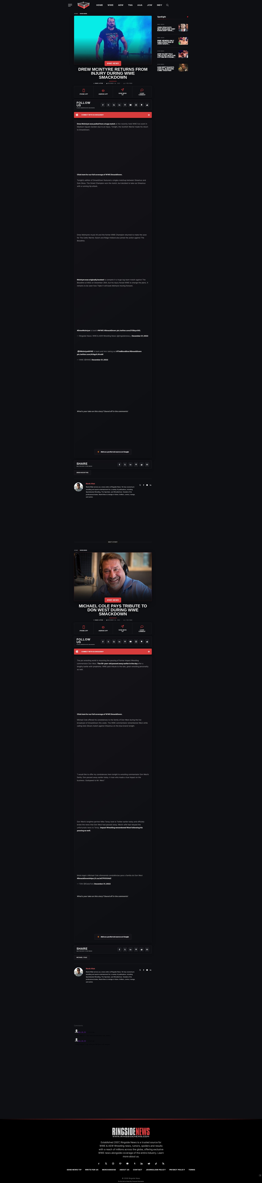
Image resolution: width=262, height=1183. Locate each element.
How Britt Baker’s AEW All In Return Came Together (165, 69)
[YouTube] (130, 105)
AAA (139, 5)
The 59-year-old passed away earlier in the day (117, 664)
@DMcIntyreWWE (85, 351)
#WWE (101, 330)
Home (99, 5)
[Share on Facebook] (119, 464)
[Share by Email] (147, 464)
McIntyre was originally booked (90, 280)
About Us (124, 1170)
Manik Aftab (99, 83)
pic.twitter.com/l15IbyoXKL (129, 330)
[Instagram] (136, 105)
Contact (137, 1170)
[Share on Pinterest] (136, 464)
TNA (130, 5)
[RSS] (163, 1163)
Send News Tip (74, 1170)
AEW (120, 5)
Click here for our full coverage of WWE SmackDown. (99, 175)
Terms (192, 1170)
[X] (108, 105)
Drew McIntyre (82, 472)
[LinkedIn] (119, 105)
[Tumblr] (134, 1163)
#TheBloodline (122, 351)
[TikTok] (156, 1163)
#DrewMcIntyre (83, 330)
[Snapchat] (141, 105)
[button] (167, 5)
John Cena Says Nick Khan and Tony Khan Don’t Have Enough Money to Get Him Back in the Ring (166, 29)
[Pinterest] (125, 105)
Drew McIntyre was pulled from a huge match (96, 124)
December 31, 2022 (140, 336)
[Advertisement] (92, 262)
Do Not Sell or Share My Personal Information (131, 1181)
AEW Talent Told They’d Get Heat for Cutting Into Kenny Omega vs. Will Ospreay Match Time (166, 55)
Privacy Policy (177, 1170)
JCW (149, 5)
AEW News (160, 51)
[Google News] (114, 105)
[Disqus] (113, 1060)
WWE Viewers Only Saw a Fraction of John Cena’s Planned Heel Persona (165, 42)
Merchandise (109, 1170)
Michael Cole (82, 957)
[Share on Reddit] (141, 464)
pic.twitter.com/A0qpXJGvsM (90, 354)
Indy (159, 5)
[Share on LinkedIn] (130, 464)
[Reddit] (147, 105)
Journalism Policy (156, 1170)
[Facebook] (103, 105)
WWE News (83, 13)
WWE (110, 5)
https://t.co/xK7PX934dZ (100, 878)
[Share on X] (125, 464)
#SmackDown (110, 330)
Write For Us (91, 1170)
